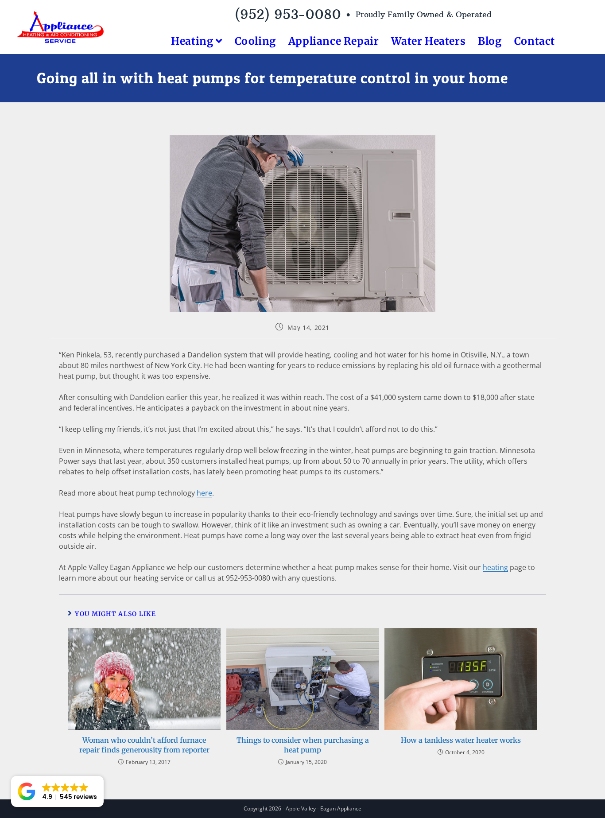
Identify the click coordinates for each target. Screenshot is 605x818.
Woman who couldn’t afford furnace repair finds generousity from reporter (144, 745)
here (204, 493)
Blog (489, 41)
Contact (534, 41)
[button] (57, 791)
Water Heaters (428, 41)
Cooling (255, 41)
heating (495, 567)
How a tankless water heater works (461, 740)
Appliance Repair (333, 41)
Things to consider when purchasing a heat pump (303, 745)
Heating (193, 41)
